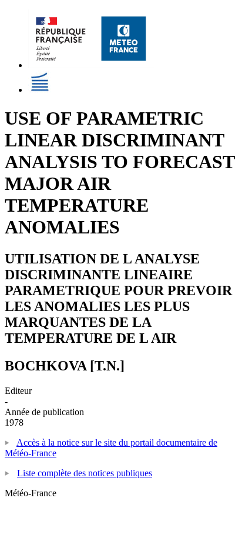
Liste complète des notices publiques (84, 473)
